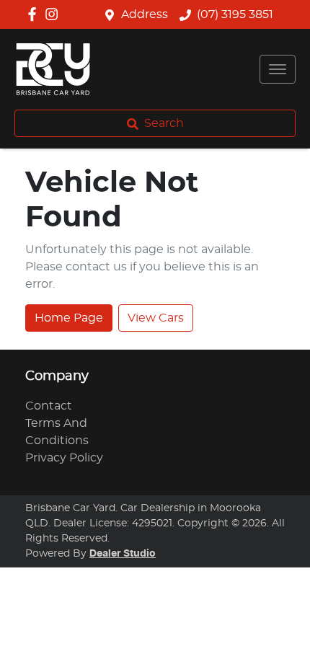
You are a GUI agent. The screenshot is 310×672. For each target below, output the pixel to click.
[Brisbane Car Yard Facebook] (35, 14)
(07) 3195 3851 (235, 14)
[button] (278, 69)
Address (144, 14)
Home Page (69, 318)
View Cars (156, 318)
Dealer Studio (122, 554)
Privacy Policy (64, 458)
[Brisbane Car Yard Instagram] (54, 14)
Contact (48, 406)
